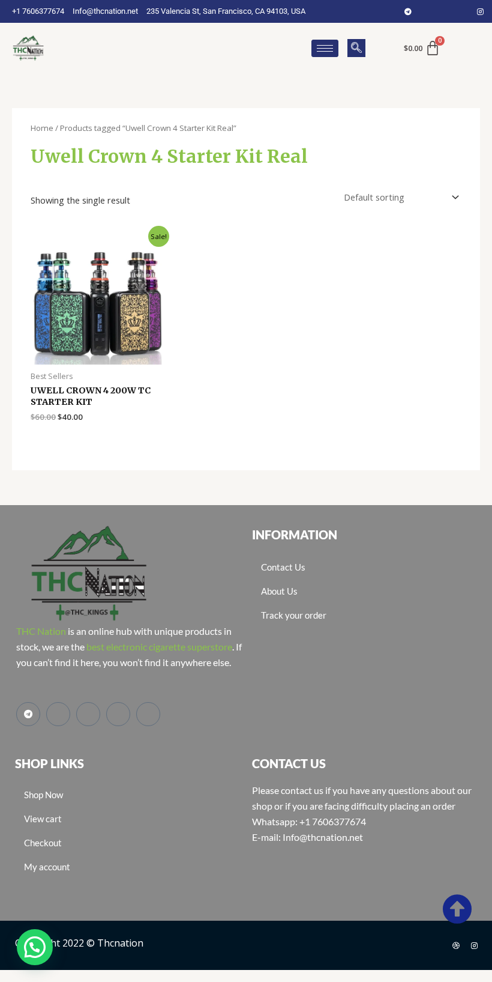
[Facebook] (426, 11)
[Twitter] (444, 11)
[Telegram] (408, 11)
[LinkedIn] (462, 11)
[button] (356, 48)
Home (42, 128)
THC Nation (41, 631)
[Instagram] (480, 11)
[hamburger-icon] (324, 48)
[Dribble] (456, 945)
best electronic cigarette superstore (159, 646)
